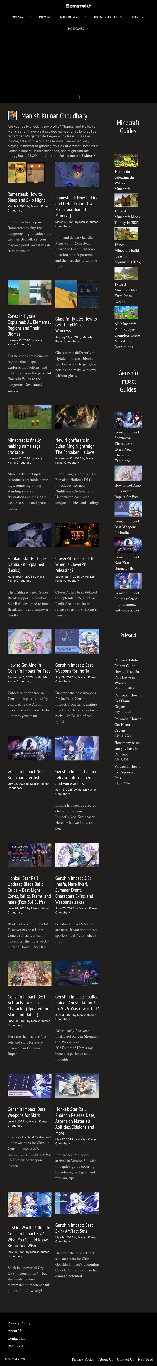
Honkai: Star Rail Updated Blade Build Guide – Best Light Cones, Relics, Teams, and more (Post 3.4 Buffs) (29, 890)
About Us (15, 1330)
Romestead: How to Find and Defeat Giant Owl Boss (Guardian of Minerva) (76, 206)
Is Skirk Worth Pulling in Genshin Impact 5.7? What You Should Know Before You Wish (29, 1236)
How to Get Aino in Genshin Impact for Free (29, 668)
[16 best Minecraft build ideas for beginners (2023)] (126, 234)
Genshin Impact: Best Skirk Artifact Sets (74, 1228)
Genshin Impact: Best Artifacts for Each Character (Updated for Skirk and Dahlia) (28, 1006)
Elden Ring (138, 17)
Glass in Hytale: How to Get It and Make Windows (76, 325)
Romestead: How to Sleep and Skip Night (26, 197)
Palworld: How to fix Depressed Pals (127, 772)
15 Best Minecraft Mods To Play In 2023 (127, 216)
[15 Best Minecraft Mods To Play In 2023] (126, 201)
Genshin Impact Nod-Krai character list (26, 774)
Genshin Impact (70, 17)
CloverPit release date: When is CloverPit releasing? (75, 564)
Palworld (45, 17)
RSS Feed (15, 1345)
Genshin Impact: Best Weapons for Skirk (26, 1112)
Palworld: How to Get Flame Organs (127, 700)
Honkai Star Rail (106, 17)
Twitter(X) (89, 156)
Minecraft (19, 17)
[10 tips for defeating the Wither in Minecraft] (126, 161)
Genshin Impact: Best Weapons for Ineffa (74, 668)
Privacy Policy (19, 1323)
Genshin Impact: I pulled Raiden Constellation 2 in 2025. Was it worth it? (77, 1003)
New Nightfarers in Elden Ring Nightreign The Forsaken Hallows (75, 446)
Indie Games (76, 28)
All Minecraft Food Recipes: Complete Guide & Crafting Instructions (127, 335)
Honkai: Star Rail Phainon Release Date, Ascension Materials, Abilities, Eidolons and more (75, 1121)
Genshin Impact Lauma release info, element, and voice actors (75, 777)
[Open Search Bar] (78, 97)
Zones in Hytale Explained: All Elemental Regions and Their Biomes (29, 325)
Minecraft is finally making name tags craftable (24, 446)
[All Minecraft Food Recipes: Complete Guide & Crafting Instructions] (126, 313)
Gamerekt (78, 6)
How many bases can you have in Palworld (127, 748)
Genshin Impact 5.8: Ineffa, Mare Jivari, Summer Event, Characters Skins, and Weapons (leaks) (74, 890)
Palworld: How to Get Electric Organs (127, 724)
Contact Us (16, 1338)
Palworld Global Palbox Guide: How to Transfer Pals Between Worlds (127, 671)
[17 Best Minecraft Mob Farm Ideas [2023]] (126, 274)
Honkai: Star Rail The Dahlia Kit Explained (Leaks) (27, 564)
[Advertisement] (78, 63)
